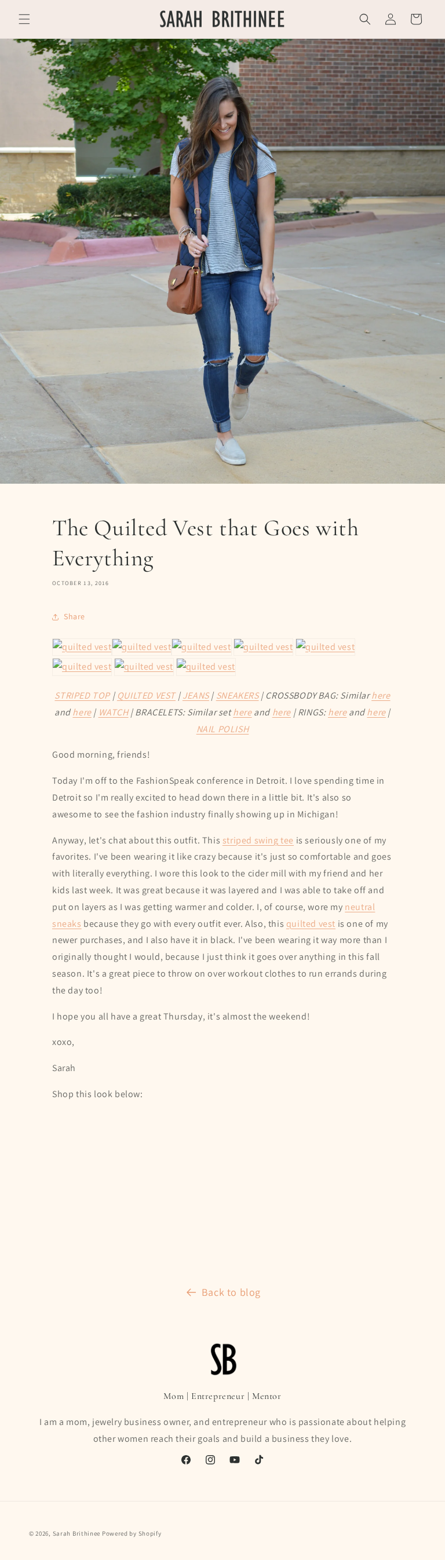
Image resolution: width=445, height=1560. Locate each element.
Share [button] (74, 616)
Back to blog (231, 1292)
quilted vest (310, 924)
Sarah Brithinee (77, 1533)
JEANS (196, 695)
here (380, 695)
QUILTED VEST (146, 695)
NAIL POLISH (222, 729)
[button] (24, 19)
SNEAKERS (237, 695)
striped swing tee (258, 840)
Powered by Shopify (132, 1533)
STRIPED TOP (82, 695)
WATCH (114, 712)
